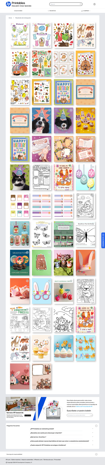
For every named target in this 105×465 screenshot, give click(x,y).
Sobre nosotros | (16, 459)
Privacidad (57, 459)
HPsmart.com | (38, 459)
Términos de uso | (48, 459)
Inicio (10, 18)
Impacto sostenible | (28, 459)
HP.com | (8, 459)
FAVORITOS (52, 10)
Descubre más (28, 415)
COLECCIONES (18, 10)
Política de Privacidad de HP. (84, 406)
